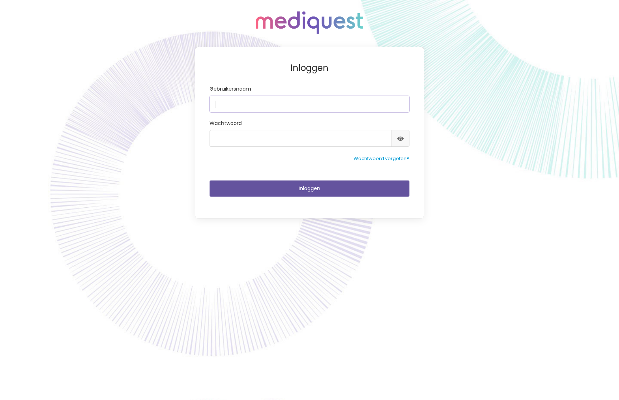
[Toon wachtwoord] (400, 138)
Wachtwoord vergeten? (381, 158)
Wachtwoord (226, 123)
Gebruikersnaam (230, 88)
